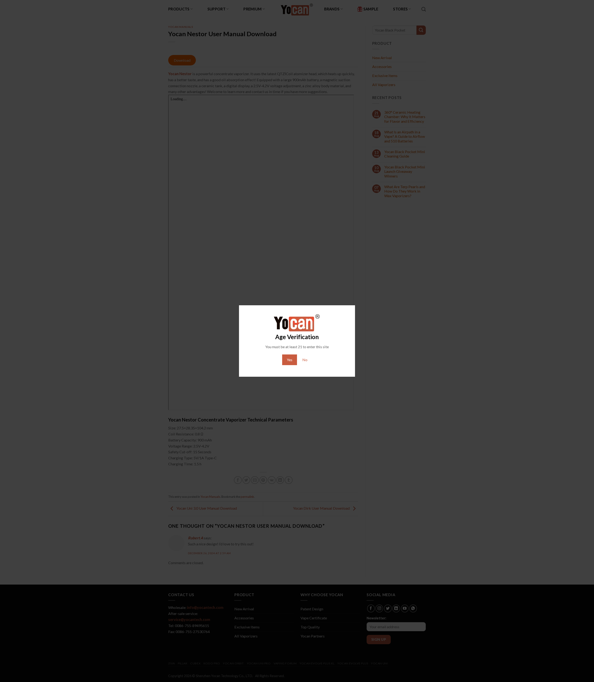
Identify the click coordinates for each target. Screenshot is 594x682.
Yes (289, 359)
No (304, 359)
